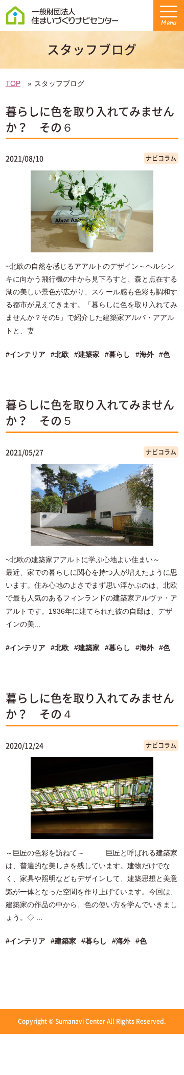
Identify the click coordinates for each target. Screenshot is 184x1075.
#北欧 (60, 354)
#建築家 (87, 354)
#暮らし (117, 354)
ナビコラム (161, 158)
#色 (164, 354)
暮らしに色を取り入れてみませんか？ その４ (90, 705)
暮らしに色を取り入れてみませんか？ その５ (90, 412)
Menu (168, 23)
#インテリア (25, 354)
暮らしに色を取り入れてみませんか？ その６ (90, 118)
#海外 (144, 354)
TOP (13, 83)
